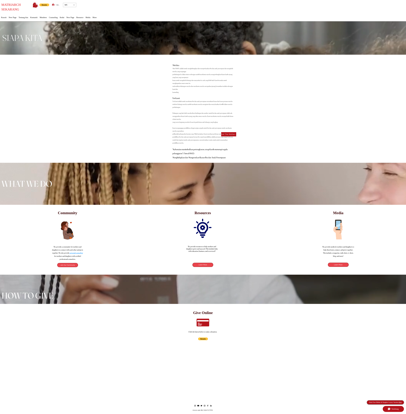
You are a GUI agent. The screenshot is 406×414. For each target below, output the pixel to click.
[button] (245, 192)
